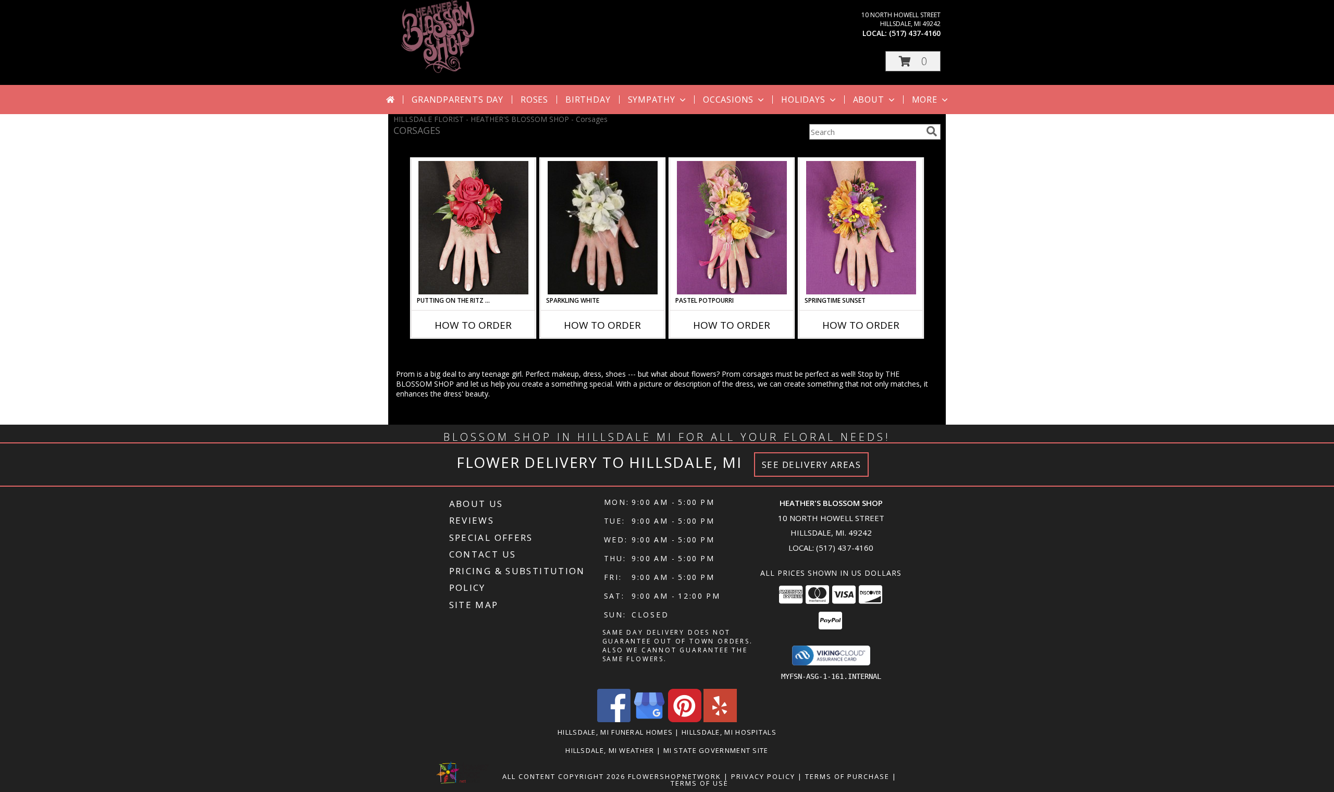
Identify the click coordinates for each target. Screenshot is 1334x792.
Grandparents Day (457, 99)
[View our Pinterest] (684, 719)
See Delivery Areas (811, 465)
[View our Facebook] (614, 719)
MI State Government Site (716, 750)
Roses (534, 99)
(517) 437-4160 (915, 33)
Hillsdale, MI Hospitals (729, 732)
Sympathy (651, 99)
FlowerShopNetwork (674, 776)
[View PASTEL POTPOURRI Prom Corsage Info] (732, 227)
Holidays (803, 99)
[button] (913, 61)
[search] (931, 131)
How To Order (473, 325)
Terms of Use (699, 783)
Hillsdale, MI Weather (609, 750)
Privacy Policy (763, 776)
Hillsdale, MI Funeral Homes (615, 732)
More (924, 99)
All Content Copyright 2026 (563, 776)
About (868, 99)
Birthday (587, 99)
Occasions (728, 99)
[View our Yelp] (720, 719)
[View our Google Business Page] (649, 719)
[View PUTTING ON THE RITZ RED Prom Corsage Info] (473, 227)
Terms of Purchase (847, 776)
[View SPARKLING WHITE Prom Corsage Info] (603, 227)
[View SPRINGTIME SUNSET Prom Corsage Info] (861, 227)
